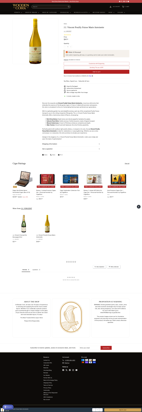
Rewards (45, 367)
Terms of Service (48, 385)
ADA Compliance (48, 397)
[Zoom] (35, 41)
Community (46, 390)
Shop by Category (49, 12)
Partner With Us (47, 377)
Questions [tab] (35, 269)
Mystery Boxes (99, 12)
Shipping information (49, 144)
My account (46, 399)
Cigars (121, 12)
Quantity (66, 43)
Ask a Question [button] (100, 266)
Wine (111, 12)
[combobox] (51, 7)
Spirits (17, 12)
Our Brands (46, 375)
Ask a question (47, 149)
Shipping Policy (47, 382)
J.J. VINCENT (67, 31)
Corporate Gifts (47, 362)
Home (65, 23)
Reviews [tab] (25, 269)
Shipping (66, 59)
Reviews (45, 372)
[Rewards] (8, 407)
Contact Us (46, 360)
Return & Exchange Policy (50, 380)
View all (127, 163)
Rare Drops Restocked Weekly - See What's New (65, 1)
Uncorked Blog (47, 370)
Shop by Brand (31, 12)
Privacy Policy (47, 387)
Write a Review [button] (115, 266)
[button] (139, 207)
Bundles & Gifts (81, 12)
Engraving (65, 12)
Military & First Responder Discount (50, 393)
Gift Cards (46, 365)
